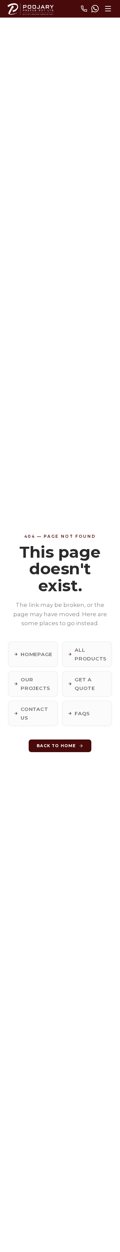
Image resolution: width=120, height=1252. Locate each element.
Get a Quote (85, 683)
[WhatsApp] (95, 8)
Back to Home (56, 745)
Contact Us (34, 713)
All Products (91, 654)
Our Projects (35, 683)
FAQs (82, 713)
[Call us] (84, 8)
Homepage (36, 654)
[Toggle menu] (108, 8)
